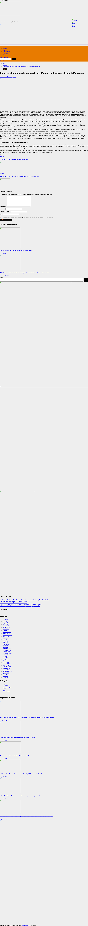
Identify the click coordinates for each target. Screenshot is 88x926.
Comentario (3, 206)
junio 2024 (5, 658)
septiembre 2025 (7, 635)
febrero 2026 (6, 627)
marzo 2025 (6, 644)
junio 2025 (5, 639)
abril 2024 (5, 661)
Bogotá (5, 50)
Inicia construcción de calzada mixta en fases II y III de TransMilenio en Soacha (21, 604)
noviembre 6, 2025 (4, 276)
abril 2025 (5, 642)
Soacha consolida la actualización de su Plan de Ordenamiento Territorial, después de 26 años (24, 600)
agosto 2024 (6, 654)
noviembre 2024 (7, 650)
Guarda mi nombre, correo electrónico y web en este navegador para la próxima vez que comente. (27, 217)
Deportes (5, 55)
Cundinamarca (6, 51)
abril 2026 (5, 624)
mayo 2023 (5, 677)
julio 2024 (5, 656)
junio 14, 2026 (3, 740)
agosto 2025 (6, 636)
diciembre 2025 (7, 630)
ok (85, 280)
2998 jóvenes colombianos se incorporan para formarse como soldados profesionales (24, 273)
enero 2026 (6, 629)
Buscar (1, 277)
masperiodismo (3, 77)
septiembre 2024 (7, 653)
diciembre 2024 (7, 648)
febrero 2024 (6, 664)
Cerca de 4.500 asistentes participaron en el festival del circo (16, 601)
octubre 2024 (6, 651)
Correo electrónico (5, 211)
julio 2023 (5, 674)
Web (1, 214)
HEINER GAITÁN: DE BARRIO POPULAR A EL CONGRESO (16, 251)
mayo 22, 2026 (3, 777)
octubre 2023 (6, 670)
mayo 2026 (5, 623)
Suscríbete (3, 61)
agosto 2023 (6, 673)
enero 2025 (6, 647)
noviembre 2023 (7, 668)
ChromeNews (25, 925)
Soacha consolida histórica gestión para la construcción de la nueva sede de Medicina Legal (26, 816)
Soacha (5, 48)
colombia (5, 155)
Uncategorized (7, 692)
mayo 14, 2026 (3, 799)
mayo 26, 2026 (3, 759)
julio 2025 (5, 638)
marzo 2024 (6, 662)
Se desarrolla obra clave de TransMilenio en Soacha (13, 603)
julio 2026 (5, 620)
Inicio (4, 47)
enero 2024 (6, 665)
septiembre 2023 (7, 671)
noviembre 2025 (7, 632)
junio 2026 (5, 621)
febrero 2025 (6, 645)
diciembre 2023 (7, 667)
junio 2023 (5, 676)
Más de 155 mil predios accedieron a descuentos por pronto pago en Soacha (20, 606)
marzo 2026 (6, 626)
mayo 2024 (5, 659)
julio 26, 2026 (3, 720)
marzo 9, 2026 (3, 254)
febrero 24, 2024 (11, 77)
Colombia (5, 53)
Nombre (2, 209)
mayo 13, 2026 (3, 819)
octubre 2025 (6, 633)
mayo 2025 (5, 641)
